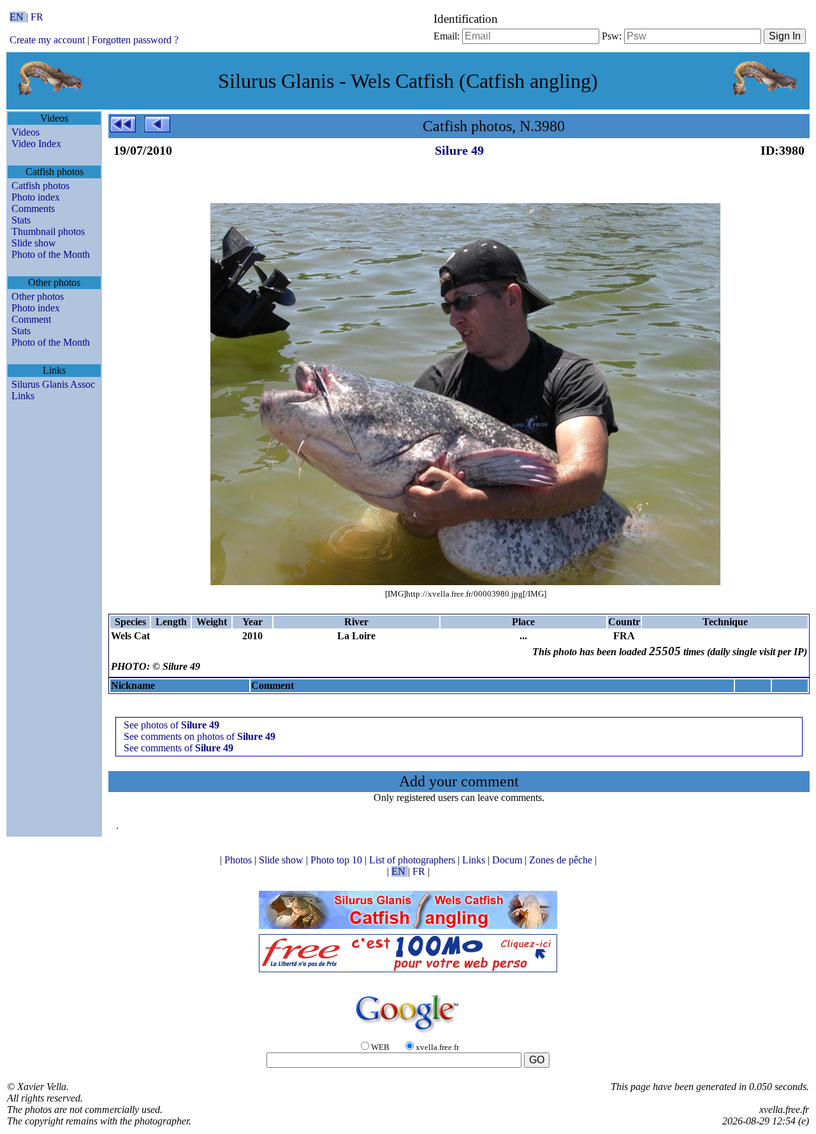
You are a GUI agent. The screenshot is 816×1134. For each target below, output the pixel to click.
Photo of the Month (50, 254)
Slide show (33, 242)
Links (22, 395)
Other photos (37, 296)
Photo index (35, 197)
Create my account (47, 39)
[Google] (408, 1033)
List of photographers (413, 859)
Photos (239, 859)
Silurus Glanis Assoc (53, 384)
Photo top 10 (337, 859)
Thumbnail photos (48, 231)
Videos (25, 132)
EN (18, 16)
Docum (508, 859)
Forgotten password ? (135, 39)
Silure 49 (459, 150)
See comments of (178, 747)
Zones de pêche (562, 859)
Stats (21, 220)
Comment (31, 319)
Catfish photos (40, 185)
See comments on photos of (199, 736)
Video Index (36, 143)
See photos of (171, 724)
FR (37, 16)
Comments (33, 208)
